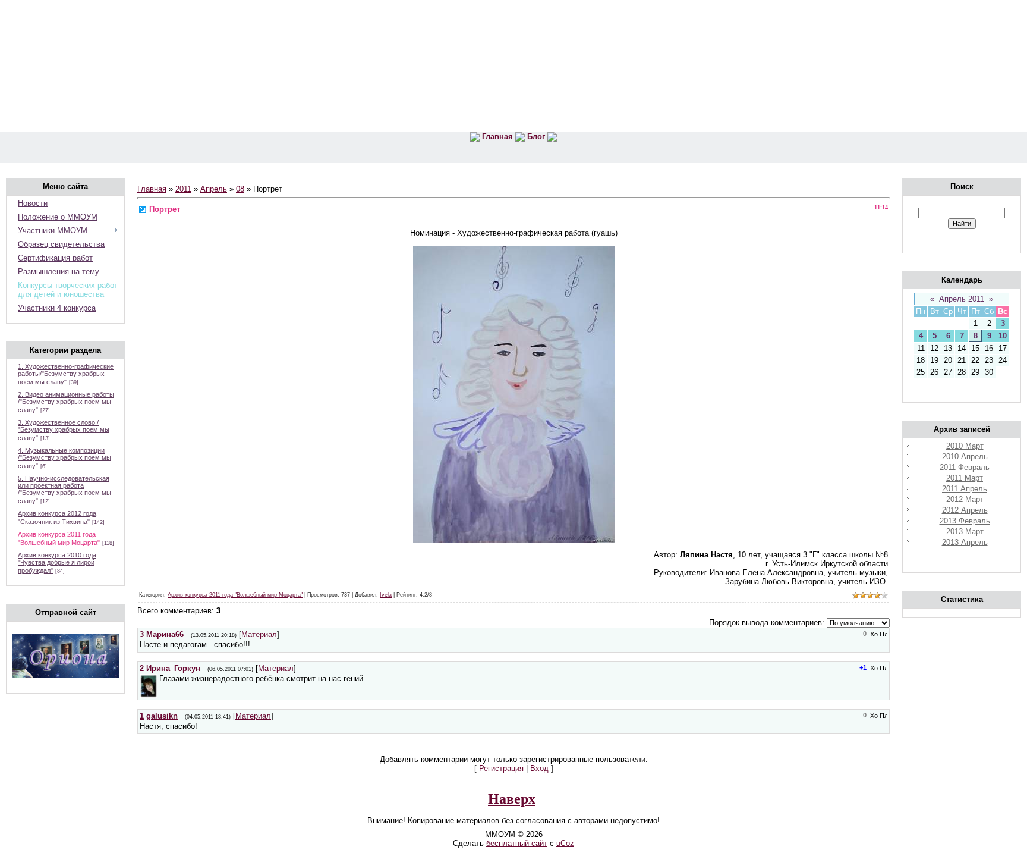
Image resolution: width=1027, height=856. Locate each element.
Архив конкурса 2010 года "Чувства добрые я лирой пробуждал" (57, 562)
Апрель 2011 (961, 298)
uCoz (565, 843)
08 (240, 188)
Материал (259, 634)
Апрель (213, 188)
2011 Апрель (964, 488)
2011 (183, 188)
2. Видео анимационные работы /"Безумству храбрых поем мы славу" (66, 402)
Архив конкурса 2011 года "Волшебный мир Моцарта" (235, 595)
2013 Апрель (965, 542)
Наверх (511, 799)
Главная (497, 136)
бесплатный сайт (516, 843)
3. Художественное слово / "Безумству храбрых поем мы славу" (63, 430)
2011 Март (964, 478)
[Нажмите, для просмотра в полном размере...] (514, 539)
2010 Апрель (965, 456)
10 (1002, 335)
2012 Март (965, 499)
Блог (536, 136)
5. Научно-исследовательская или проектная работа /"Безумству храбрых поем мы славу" (64, 489)
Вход (539, 768)
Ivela (386, 595)
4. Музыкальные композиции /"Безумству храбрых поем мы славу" (64, 458)
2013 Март (965, 531)
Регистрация (501, 768)
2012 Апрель (965, 510)
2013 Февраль (965, 520)
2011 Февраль (965, 467)
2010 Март (965, 445)
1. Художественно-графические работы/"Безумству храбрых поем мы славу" (66, 374)
